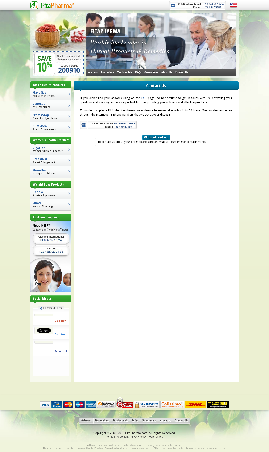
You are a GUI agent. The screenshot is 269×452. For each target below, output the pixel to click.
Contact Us (182, 72)
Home (94, 72)
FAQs (138, 72)
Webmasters (156, 436)
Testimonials (124, 72)
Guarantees (151, 72)
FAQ (144, 98)
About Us (166, 72)
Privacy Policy (138, 436)
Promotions (108, 72)
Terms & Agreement (117, 436)
